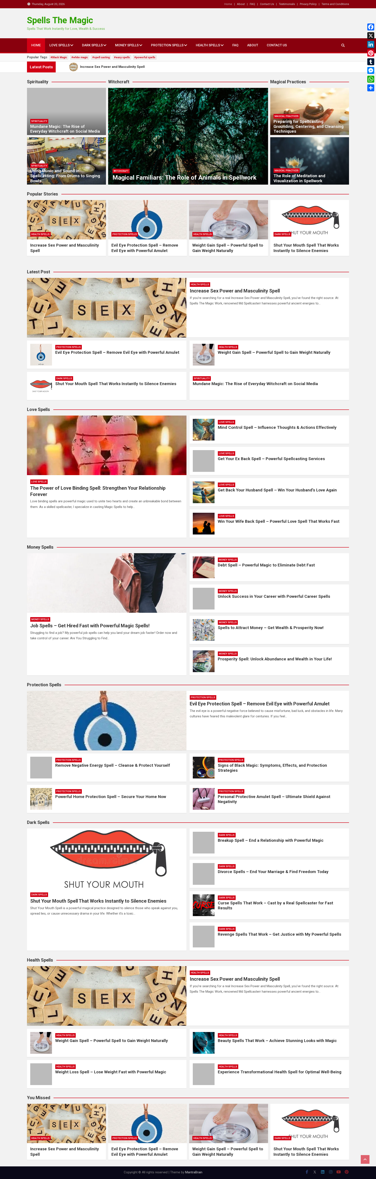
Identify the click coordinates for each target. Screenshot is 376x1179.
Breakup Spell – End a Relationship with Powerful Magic (271, 840)
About (241, 4)
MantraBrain (193, 1172)
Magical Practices (287, 116)
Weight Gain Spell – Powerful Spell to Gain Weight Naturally (227, 248)
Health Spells (208, 45)
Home (228, 4)
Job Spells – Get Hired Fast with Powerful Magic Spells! (89, 625)
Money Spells (127, 45)
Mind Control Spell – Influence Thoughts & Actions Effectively (277, 427)
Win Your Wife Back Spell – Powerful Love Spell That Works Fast (278, 521)
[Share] (370, 87)
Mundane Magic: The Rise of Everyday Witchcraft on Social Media (65, 129)
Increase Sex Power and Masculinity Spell (235, 291)
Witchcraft (121, 171)
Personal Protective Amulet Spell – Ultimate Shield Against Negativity (274, 799)
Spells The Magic (60, 20)
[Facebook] (370, 27)
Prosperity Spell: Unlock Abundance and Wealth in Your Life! (275, 658)
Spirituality (39, 121)
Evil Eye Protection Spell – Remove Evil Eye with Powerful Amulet (144, 248)
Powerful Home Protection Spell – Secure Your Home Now (110, 796)
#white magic (79, 57)
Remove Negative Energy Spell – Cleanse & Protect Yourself (112, 765)
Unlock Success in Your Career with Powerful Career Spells (274, 596)
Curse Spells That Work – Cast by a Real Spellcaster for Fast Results (275, 905)
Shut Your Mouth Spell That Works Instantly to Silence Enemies (306, 248)
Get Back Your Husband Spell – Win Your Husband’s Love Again (277, 490)
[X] (370, 35)
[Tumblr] (370, 61)
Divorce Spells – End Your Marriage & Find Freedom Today (273, 871)
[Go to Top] (365, 1159)
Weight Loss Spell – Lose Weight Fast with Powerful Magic (110, 1071)
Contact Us (267, 4)
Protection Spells (167, 45)
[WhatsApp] (370, 79)
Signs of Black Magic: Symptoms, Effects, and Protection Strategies (272, 768)
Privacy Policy (308, 4)
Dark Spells (92, 45)
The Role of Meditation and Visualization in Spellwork (299, 178)
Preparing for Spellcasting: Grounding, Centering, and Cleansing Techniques (309, 126)
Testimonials (287, 4)
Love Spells (59, 45)
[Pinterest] (370, 53)
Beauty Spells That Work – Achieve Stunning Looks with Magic (277, 1040)
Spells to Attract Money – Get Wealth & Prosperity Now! (271, 627)
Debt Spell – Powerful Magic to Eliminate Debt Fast (266, 565)
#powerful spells (144, 57)
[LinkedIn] (370, 44)
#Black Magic (58, 57)
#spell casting (101, 57)
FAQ (252, 4)
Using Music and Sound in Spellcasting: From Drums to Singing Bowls (65, 175)
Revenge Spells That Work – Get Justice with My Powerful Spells (279, 934)
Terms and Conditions (335, 4)
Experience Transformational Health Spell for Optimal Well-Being (279, 1071)
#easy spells (122, 57)
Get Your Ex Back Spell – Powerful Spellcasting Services (271, 458)
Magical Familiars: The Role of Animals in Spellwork (184, 177)
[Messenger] (370, 70)
